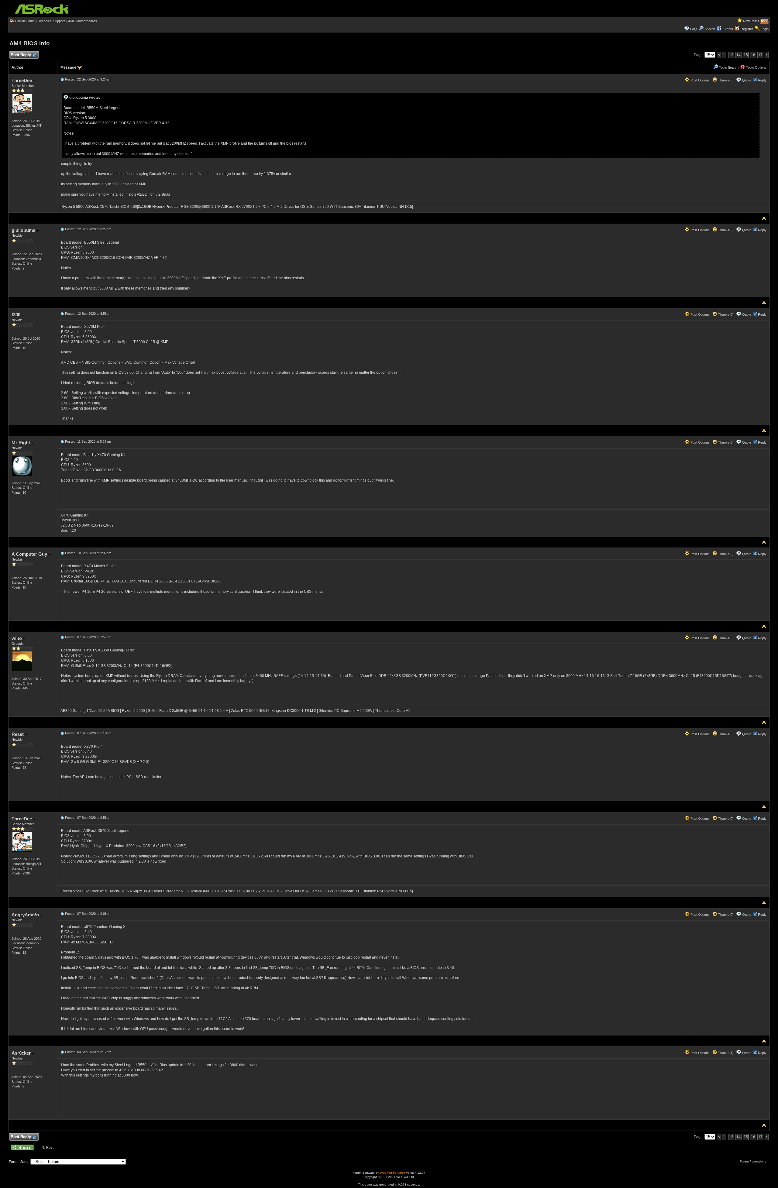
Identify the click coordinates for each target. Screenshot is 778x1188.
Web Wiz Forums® (392, 1172)
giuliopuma (24, 230)
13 (731, 55)
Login (765, 29)
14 (738, 55)
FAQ (693, 29)
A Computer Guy (30, 554)
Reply (762, 80)
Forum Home (25, 21)
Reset (18, 734)
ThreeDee (22, 80)
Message (68, 67)
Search (709, 29)
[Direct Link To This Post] (62, 79)
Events (728, 29)
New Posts (751, 21)
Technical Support (51, 21)
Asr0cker (22, 1053)
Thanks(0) (725, 80)
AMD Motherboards (82, 21)
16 (753, 55)
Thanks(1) (725, 1053)
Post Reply (20, 55)
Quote (746, 80)
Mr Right (21, 442)
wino (17, 638)
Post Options (700, 80)
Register (747, 29)
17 (760, 55)
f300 (17, 314)
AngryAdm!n (26, 914)
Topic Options (755, 67)
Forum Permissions (753, 1161)
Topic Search (728, 67)
